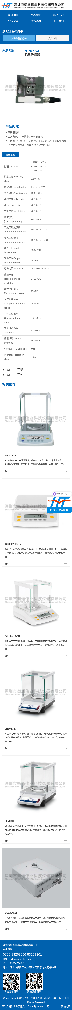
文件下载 (52, 38)
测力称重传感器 (19, 38)
